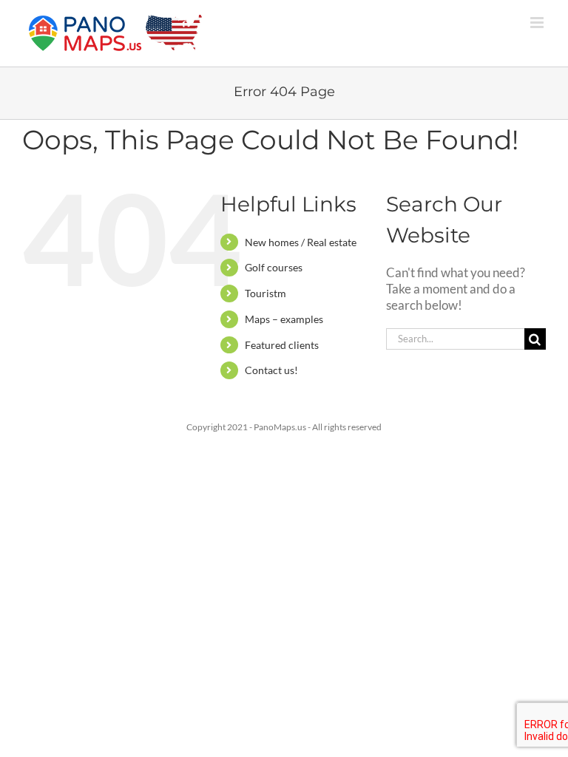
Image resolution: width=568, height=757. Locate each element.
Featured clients (282, 345)
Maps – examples (284, 319)
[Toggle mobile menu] (538, 22)
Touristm (265, 293)
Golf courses (273, 267)
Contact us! (271, 370)
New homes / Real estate (300, 242)
